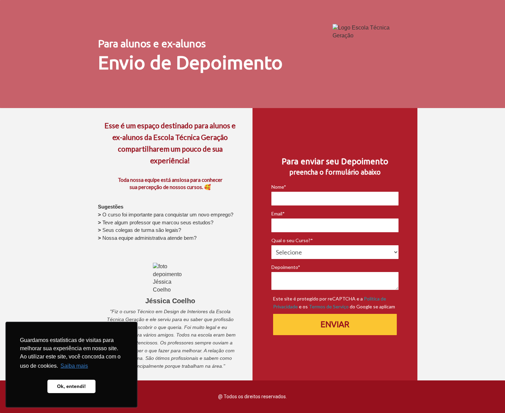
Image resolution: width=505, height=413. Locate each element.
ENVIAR (335, 324)
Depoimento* (285, 267)
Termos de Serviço (329, 306)
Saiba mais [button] (74, 366)
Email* (278, 213)
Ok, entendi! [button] (71, 386)
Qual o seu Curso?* (292, 240)
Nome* (278, 187)
